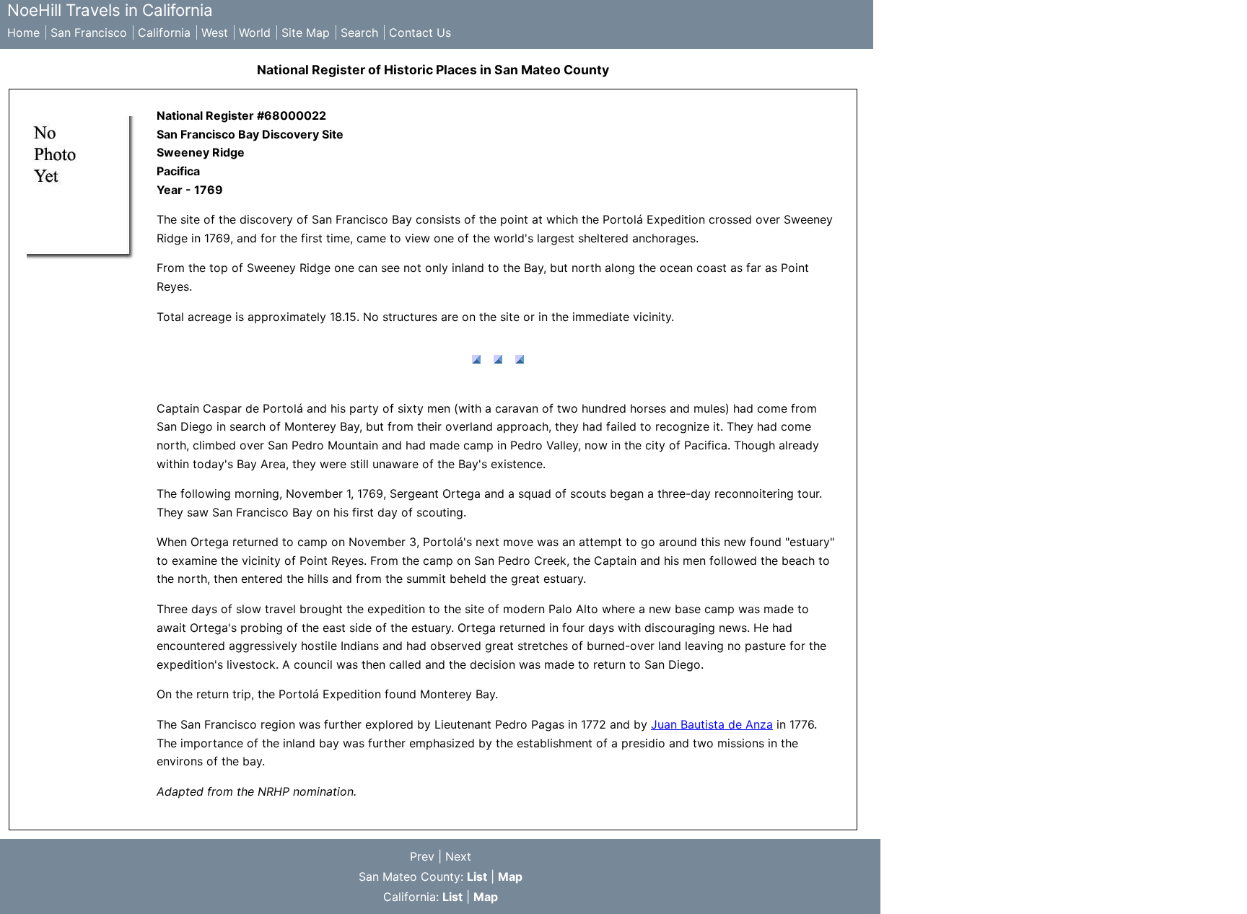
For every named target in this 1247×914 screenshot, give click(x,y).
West (214, 32)
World (255, 32)
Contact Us (420, 32)
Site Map (305, 32)
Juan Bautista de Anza (712, 724)
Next (458, 856)
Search (359, 32)
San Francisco (89, 32)
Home (23, 32)
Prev (422, 856)
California (164, 32)
